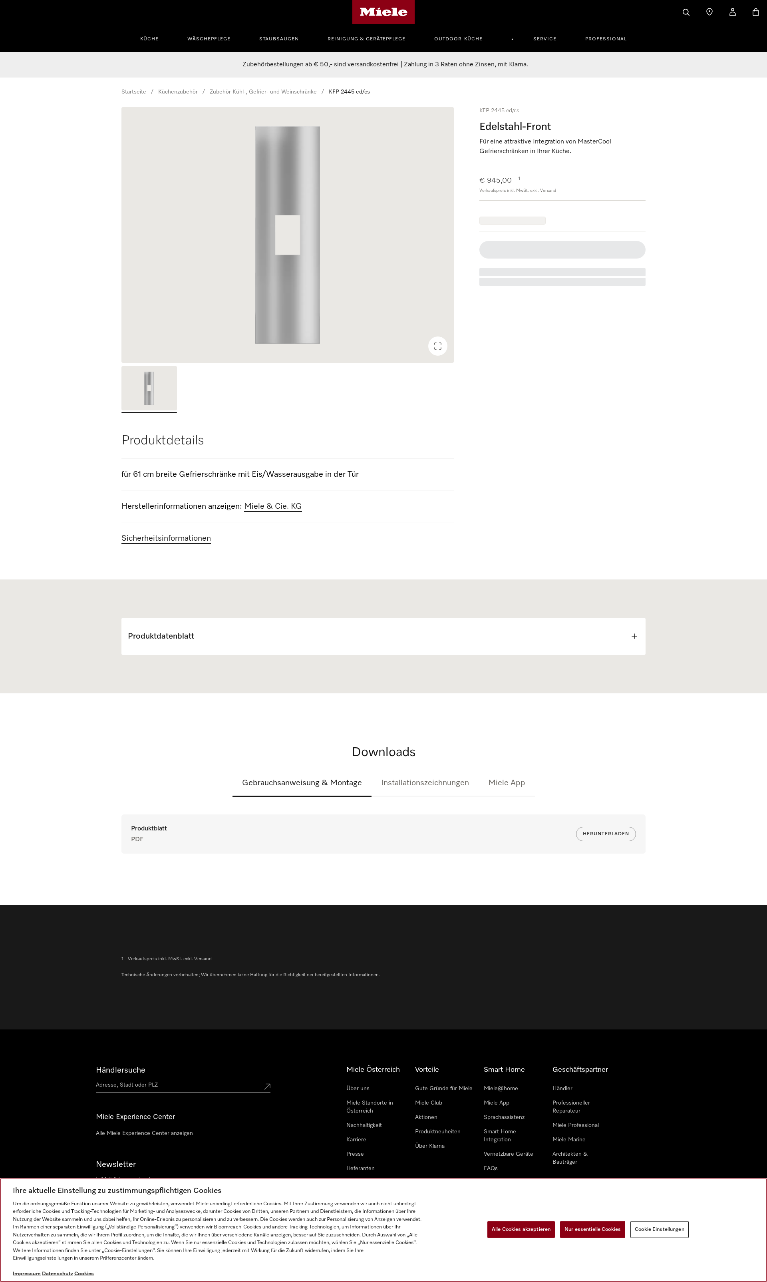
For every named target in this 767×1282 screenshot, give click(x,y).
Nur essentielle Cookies (592, 1229)
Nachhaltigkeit (364, 1125)
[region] (287, 235)
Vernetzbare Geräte (508, 1154)
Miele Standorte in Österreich (369, 1107)
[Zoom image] (437, 346)
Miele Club (428, 1103)
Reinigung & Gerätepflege (366, 39)
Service (544, 39)
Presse (355, 1154)
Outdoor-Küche (458, 39)
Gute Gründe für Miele (444, 1088)
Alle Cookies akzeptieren (521, 1229)
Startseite (133, 92)
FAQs (491, 1168)
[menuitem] (153, 38)
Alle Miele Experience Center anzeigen (144, 1133)
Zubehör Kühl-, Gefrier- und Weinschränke (263, 92)
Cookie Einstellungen (659, 1229)
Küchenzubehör (178, 92)
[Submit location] (267, 1086)
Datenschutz (57, 1273)
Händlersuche (120, 1070)
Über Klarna (430, 1146)
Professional (606, 39)
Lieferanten (360, 1168)
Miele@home (501, 1088)
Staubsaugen (279, 39)
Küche (149, 39)
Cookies (84, 1273)
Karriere (356, 1140)
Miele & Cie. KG (273, 506)
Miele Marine (569, 1140)
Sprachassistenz (504, 1117)
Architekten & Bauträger (570, 1158)
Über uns (358, 1088)
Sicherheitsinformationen (166, 538)
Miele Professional (575, 1125)
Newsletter (116, 1165)
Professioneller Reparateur (571, 1107)
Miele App (506, 783)
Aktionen (426, 1117)
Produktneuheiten (438, 1132)
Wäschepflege (208, 39)
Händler (562, 1088)
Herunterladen (606, 834)
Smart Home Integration (500, 1136)
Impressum (27, 1273)
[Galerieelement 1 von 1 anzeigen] (149, 389)
